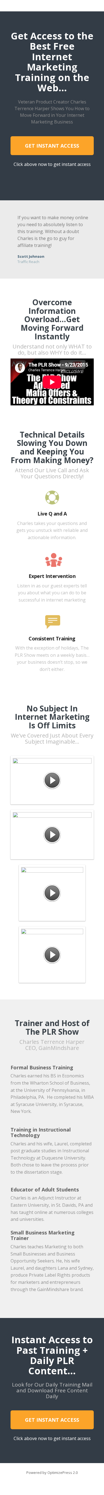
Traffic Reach (28, 261)
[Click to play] (52, 780)
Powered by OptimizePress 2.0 (52, 1472)
